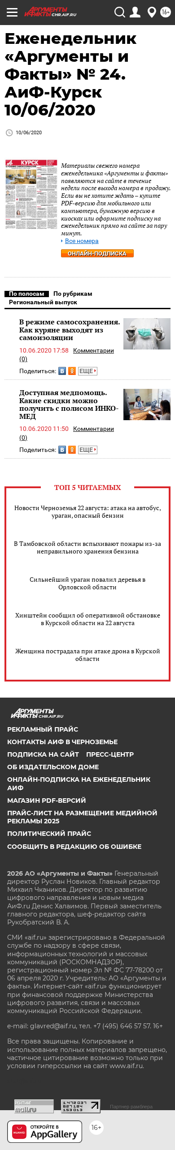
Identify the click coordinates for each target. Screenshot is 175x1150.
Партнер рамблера (131, 1106)
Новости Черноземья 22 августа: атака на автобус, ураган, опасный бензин (87, 511)
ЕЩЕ (86, 371)
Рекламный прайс (42, 729)
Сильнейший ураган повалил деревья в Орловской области (87, 583)
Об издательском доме (53, 767)
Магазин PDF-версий (46, 800)
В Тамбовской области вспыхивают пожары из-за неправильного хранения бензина (87, 547)
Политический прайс (49, 834)
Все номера (82, 241)
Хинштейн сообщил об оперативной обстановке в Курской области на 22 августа (87, 618)
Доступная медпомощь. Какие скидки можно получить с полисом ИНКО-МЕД (69, 404)
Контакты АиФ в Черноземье (62, 742)
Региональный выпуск (43, 302)
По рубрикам (72, 293)
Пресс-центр (110, 754)
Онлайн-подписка (97, 253)
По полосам (26, 293)
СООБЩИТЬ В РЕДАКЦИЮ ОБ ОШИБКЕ (74, 847)
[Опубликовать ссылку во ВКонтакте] (62, 371)
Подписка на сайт (43, 754)
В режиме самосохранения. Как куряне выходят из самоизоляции (69, 329)
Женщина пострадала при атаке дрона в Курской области (87, 654)
